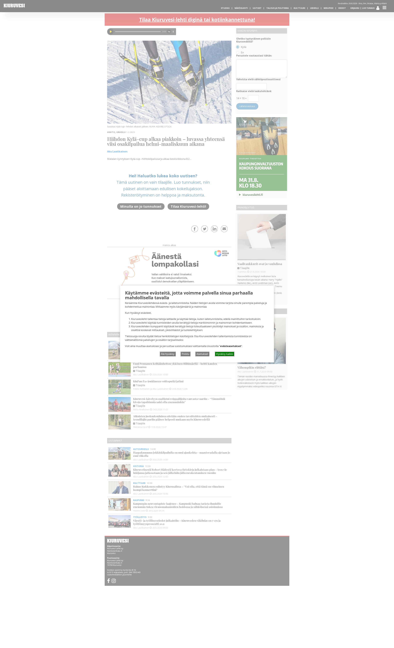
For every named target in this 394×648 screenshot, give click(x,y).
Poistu (185, 354)
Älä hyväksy (167, 354)
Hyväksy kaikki (224, 354)
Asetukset (202, 354)
